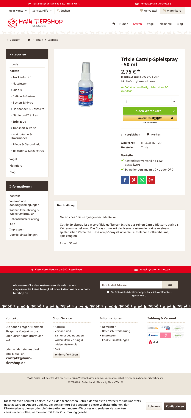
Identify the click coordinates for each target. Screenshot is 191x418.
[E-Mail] (151, 180)
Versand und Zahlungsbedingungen (24, 203)
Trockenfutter (21, 77)
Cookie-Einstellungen (23, 234)
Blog (12, 172)
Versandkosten (86, 378)
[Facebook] (125, 180)
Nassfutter (19, 83)
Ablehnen (154, 406)
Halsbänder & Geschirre (28, 109)
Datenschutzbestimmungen (130, 292)
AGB (12, 224)
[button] (150, 120)
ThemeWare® (115, 382)
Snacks (17, 90)
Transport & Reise (24, 128)
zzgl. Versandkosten (144, 81)
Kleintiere (16, 165)
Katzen (14, 71)
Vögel (13, 159)
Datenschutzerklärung (24, 219)
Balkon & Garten (23, 96)
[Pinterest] (133, 180)
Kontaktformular (32, 336)
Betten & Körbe (22, 102)
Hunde (14, 64)
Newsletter (109, 326)
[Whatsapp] (142, 180)
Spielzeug (19, 121)
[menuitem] (172, 10)
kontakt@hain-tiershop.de (19, 360)
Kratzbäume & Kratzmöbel (21, 136)
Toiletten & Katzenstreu (28, 150)
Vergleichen (132, 134)
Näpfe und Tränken (25, 115)
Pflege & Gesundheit (26, 144)
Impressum (17, 229)
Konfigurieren (175, 406)
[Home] (114, 24)
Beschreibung (66, 205)
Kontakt (15, 196)
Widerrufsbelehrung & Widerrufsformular (24, 212)
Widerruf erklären (66, 354)
